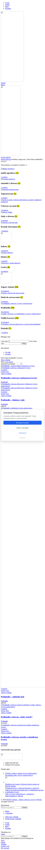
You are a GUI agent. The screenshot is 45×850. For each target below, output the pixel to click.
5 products (4, 210)
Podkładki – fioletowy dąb (13, 400)
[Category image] (7, 169)
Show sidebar (5, 360)
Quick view (5, 372)
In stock (8, 354)
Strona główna (6, 159)
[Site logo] (12, 81)
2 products (4, 301)
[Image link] (12, 759)
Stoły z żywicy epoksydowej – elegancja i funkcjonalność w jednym (19, 795)
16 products (5, 291)
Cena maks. (33, 341)
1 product (4, 177)
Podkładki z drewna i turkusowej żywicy (19, 378)
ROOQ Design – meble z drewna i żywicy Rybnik (24, 800)
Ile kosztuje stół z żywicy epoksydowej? (19, 775)
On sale (7, 352)
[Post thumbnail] (21, 773)
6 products (4, 271)
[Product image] (16, 368)
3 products (4, 251)
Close (3, 834)
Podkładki (4, 382)
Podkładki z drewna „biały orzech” (17, 717)
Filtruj (24, 343)
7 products (4, 231)
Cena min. (4, 341)
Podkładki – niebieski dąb (12, 697)
